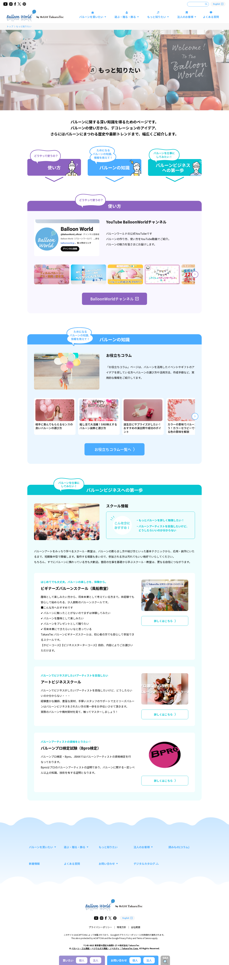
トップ (10, 26)
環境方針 (121, 927)
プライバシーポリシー (100, 927)
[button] (195, 274)
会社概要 (135, 927)
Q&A (165, 957)
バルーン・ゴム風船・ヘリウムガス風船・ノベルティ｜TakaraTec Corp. (105, 948)
